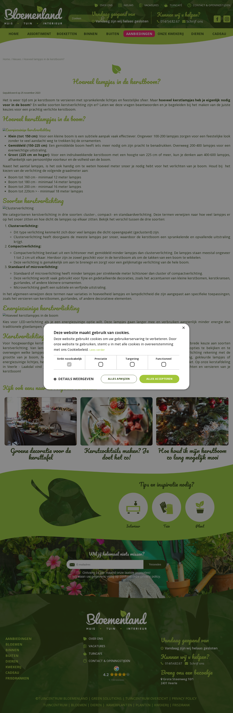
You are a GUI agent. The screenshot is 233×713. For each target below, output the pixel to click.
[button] (74, 379)
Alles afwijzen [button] (119, 379)
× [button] (183, 328)
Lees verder (97, 349)
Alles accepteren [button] (159, 379)
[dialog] (116, 357)
